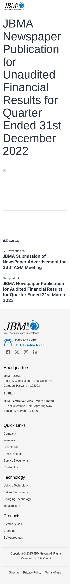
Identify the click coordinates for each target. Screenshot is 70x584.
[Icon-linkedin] (35, 352)
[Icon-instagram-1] (26, 352)
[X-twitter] (17, 352)
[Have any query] (8, 342)
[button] (63, 5)
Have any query (26, 339)
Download (12, 240)
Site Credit (44, 558)
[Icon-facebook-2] (8, 352)
